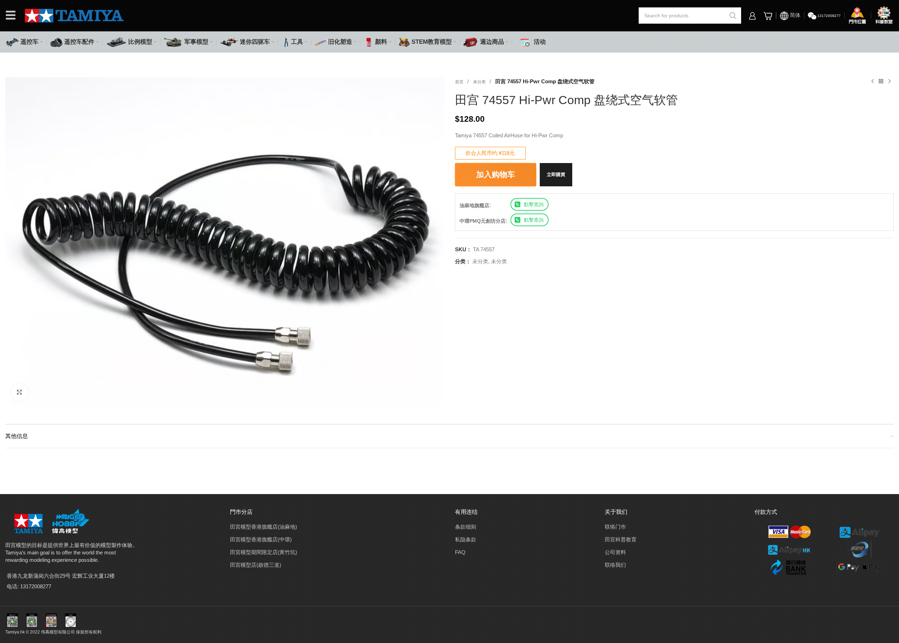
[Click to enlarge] (19, 392)
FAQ (460, 552)
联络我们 (615, 565)
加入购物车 (495, 174)
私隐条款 (465, 539)
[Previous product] (872, 81)
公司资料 (615, 552)
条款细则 (465, 527)
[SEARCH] (733, 15)
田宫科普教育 (621, 539)
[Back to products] (881, 81)
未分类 (480, 81)
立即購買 (556, 174)
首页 (460, 81)
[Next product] (889, 81)
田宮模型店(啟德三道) (255, 565)
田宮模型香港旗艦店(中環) (261, 539)
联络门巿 (615, 527)
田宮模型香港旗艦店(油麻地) (263, 527)
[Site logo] (74, 15)
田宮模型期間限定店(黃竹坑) (263, 552)
